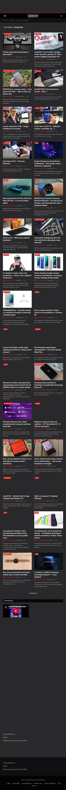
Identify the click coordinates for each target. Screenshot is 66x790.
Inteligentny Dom (39, 219)
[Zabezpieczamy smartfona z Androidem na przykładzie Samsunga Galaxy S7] (48, 371)
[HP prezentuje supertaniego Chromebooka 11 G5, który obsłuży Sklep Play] (48, 336)
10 (25, 57)
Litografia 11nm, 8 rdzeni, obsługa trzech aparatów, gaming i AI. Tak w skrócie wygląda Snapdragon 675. (47, 54)
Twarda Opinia (7, 33)
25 (56, 540)
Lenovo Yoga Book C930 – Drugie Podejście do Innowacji (15, 127)
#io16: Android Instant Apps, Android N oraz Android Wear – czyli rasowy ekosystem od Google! (48, 461)
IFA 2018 (6, 108)
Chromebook (7, 477)
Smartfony (6, 292)
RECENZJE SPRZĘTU (26, 783)
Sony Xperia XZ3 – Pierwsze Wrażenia (14, 162)
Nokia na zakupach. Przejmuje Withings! (46, 497)
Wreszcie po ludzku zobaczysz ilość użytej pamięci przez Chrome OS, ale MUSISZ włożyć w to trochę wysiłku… (17, 385)
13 (27, 317)
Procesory (38, 33)
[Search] (61, 16)
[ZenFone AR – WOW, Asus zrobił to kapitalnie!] (17, 226)
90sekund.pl (42, 780)
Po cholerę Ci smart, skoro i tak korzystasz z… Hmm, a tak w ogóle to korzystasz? (17, 275)
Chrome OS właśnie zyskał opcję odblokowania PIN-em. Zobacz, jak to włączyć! (17, 349)
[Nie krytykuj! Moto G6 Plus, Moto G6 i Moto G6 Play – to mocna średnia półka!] (17, 187)
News (36, 180)
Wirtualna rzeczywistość (10, 219)
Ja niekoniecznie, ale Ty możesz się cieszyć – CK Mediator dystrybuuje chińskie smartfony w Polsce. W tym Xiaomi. (48, 534)
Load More (32, 593)
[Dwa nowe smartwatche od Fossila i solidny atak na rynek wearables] (17, 561)
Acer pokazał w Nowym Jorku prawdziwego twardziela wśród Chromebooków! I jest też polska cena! (15, 534)
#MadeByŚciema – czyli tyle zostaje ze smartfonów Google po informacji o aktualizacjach (17, 312)
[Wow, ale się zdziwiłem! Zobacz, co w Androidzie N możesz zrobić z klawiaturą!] (17, 447)
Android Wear (7, 554)
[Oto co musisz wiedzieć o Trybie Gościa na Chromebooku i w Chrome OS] (48, 299)
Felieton (6, 254)
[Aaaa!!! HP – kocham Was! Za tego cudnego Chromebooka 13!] (17, 485)
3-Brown (37, 403)
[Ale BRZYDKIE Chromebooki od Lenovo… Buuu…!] (48, 78)
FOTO (59, 783)
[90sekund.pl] (33, 16)
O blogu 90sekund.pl (9, 734)
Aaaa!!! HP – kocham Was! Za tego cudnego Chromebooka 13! (16, 497)
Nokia (36, 477)
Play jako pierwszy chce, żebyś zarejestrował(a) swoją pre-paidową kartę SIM (17, 424)
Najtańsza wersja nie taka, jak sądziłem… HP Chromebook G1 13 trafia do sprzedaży (47, 424)
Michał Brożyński (9, 57)
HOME (8, 783)
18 (24, 466)
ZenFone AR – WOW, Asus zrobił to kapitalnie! (16, 239)
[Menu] (5, 16)
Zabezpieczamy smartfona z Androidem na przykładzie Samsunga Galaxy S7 (48, 385)
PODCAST (34, 785)
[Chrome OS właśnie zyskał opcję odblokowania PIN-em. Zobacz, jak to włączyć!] (17, 336)
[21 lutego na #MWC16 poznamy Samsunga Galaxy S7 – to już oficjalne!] (48, 561)
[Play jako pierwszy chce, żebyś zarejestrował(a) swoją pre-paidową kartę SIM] (17, 410)
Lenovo (6, 180)
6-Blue (37, 292)
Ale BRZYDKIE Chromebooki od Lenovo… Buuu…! (46, 90)
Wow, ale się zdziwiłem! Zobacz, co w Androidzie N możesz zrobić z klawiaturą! (17, 461)
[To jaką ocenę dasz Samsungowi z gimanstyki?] (17, 41)
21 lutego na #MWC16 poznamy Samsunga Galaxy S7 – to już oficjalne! (46, 574)
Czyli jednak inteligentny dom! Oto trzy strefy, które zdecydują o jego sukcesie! (47, 240)
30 (26, 501)
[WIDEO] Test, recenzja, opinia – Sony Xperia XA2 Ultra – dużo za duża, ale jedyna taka (17, 91)
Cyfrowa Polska (8, 403)
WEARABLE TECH (38, 783)
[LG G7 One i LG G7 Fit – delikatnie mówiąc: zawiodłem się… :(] (48, 115)
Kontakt (5, 737)
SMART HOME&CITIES (50, 783)
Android (37, 440)
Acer (5, 512)
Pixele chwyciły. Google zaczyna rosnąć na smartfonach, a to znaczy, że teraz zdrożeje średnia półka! (48, 275)
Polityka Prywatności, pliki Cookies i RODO (15, 740)
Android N (6, 440)
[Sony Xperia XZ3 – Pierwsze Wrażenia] (17, 150)
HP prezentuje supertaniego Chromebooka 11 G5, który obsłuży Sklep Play (47, 349)
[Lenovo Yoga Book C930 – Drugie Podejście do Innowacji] (17, 115)
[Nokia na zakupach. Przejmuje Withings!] (48, 485)
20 (56, 429)
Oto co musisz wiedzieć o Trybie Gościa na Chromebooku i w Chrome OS (48, 312)
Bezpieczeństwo (39, 364)
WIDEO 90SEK (16, 783)
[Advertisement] (33, 6)
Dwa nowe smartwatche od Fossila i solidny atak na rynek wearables (16, 573)
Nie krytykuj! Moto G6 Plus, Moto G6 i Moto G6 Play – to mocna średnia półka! (17, 200)
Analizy (37, 254)
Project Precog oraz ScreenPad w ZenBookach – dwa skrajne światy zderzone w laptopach (47, 163)
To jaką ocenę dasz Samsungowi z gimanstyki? (16, 53)
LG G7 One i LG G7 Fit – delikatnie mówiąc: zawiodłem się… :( (47, 127)
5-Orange (37, 329)
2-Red (5, 329)
